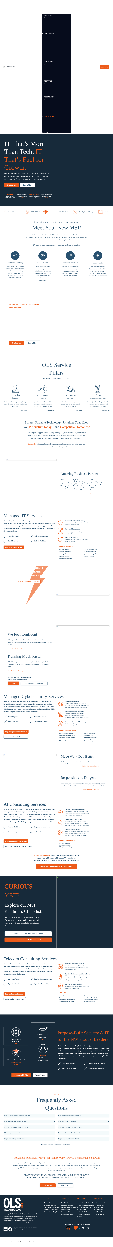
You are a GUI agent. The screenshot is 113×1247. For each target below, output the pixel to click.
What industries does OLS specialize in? (15, 1121)
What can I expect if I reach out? (67, 1121)
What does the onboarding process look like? (16, 1127)
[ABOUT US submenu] (44, 83)
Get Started (11, 185)
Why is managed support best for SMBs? (15, 1138)
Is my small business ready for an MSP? (69, 1115)
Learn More (27, 185)
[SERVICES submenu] (44, 17)
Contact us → (67, 1145)
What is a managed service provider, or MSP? (17, 1115)
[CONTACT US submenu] (44, 118)
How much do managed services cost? (69, 1133)
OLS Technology (18, 1241)
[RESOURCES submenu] (44, 99)
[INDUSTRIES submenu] (44, 35)
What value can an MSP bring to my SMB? (70, 1127)
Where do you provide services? (13, 1133)
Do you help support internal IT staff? (68, 1138)
